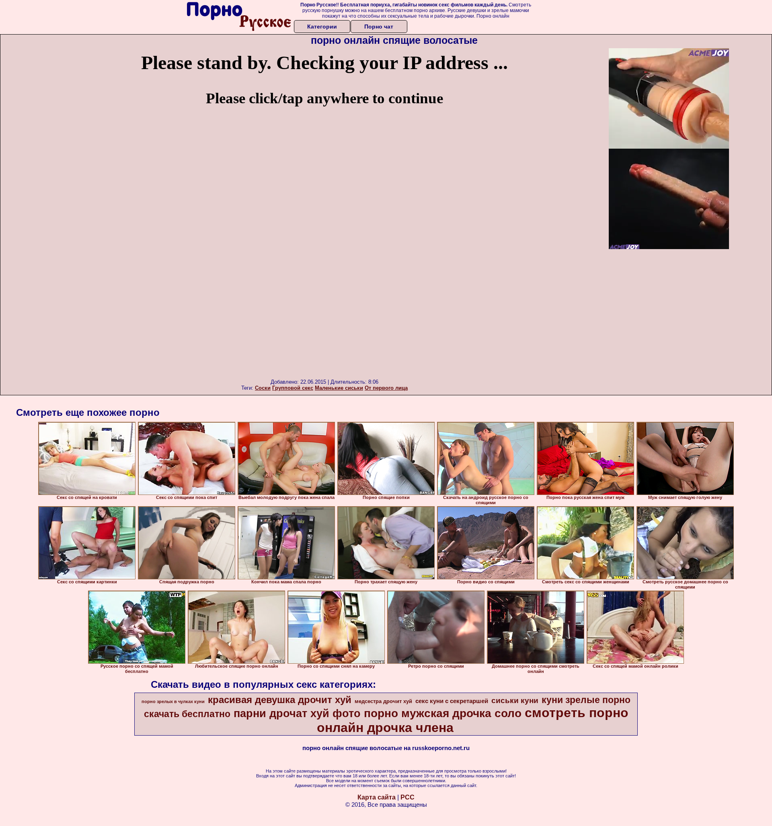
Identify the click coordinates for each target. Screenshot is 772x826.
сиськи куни (514, 700)
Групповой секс (292, 388)
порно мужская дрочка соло (443, 713)
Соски (263, 388)
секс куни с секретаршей (451, 701)
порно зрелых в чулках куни (173, 701)
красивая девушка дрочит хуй (279, 699)
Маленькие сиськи (339, 388)
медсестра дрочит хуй (383, 701)
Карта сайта (376, 797)
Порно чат (378, 26)
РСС (407, 797)
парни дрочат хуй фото (297, 713)
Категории (322, 26)
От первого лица (386, 388)
